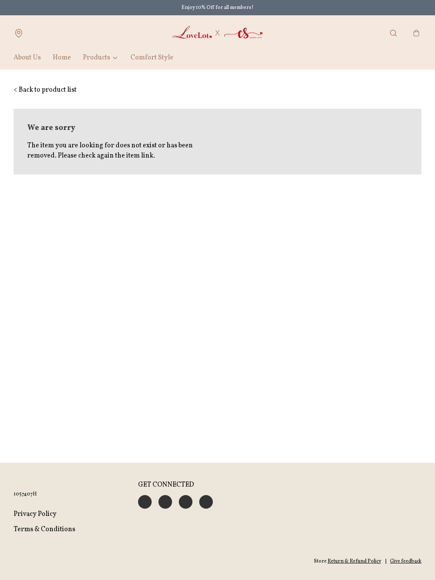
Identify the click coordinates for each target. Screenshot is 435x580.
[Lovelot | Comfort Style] (217, 33)
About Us (27, 57)
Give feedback (405, 561)
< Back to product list (45, 90)
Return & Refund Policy (354, 561)
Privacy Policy (35, 514)
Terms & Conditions (44, 529)
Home (62, 57)
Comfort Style (151, 57)
